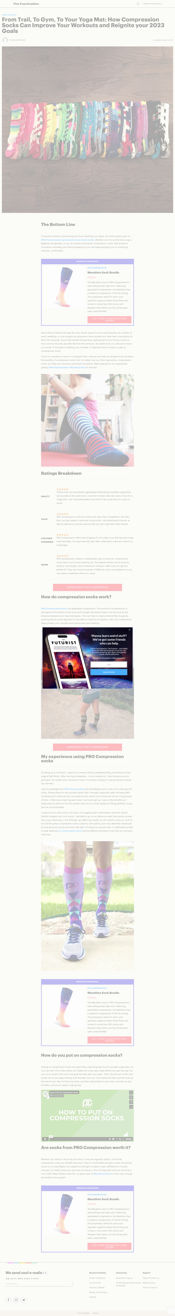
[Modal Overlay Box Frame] (87, 658)
